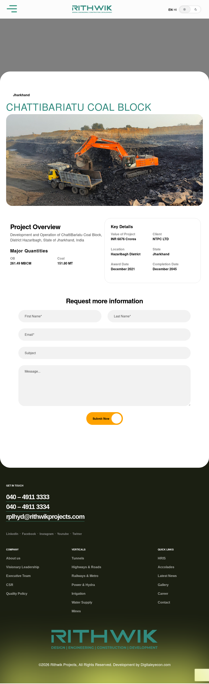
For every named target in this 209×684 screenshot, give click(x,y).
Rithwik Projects (63, 664)
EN (170, 9)
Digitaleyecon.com (156, 664)
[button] (190, 9)
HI (175, 9)
